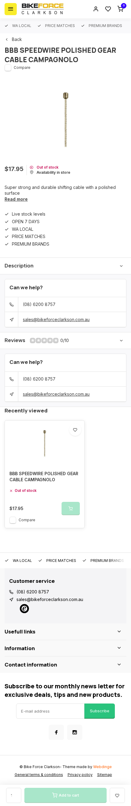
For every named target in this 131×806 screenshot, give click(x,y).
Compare (22, 67)
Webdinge (102, 766)
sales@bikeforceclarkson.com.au (56, 319)
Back (17, 39)
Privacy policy (80, 774)
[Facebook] (56, 732)
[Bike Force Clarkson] (42, 9)
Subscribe (99, 710)
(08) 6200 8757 (39, 304)
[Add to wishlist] (75, 430)
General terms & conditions (39, 774)
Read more (16, 199)
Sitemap (104, 774)
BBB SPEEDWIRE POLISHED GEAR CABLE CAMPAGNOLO (43, 476)
